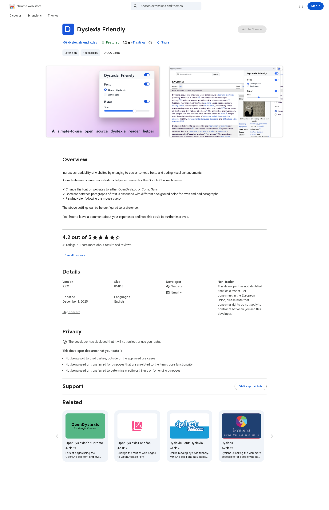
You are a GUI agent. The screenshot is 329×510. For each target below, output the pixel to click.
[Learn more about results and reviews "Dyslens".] (231, 447)
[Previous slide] (57, 436)
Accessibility (90, 53)
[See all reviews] (74, 255)
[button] (301, 6)
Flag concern (71, 312)
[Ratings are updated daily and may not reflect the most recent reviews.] (150, 42)
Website (176, 286)
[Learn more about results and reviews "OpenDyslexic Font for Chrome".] (127, 447)
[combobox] (171, 6)
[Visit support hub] (251, 386)
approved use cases (141, 358)
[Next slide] (272, 436)
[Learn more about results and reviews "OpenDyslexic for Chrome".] (74, 447)
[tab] (15, 15)
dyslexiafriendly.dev (82, 42)
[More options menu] (293, 6)
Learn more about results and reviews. (106, 245)
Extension (71, 53)
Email (175, 292)
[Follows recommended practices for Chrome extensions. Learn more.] (103, 42)
